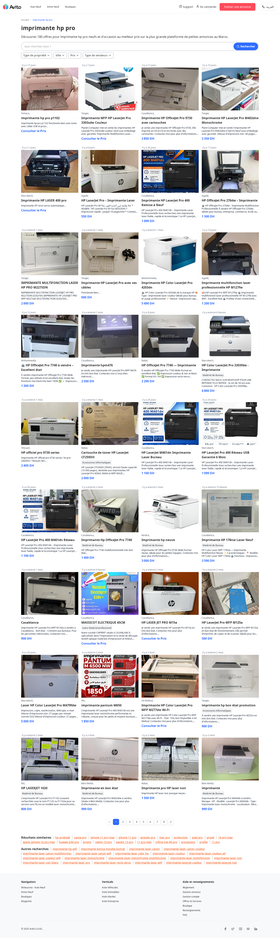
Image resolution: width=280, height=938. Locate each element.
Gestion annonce (192, 892)
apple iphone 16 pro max (39, 842)
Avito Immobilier (110, 892)
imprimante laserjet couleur (184, 862)
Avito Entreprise (110, 901)
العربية (270, 7)
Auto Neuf (35, 6)
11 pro (216, 842)
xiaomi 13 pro (124, 842)
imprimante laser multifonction (190, 858)
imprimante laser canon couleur (184, 849)
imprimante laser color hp (132, 853)
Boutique (187, 905)
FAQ (185, 914)
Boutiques (70, 6)
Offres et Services (192, 901)
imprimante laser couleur (169, 853)
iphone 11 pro (127, 837)
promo (87, 842)
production (181, 837)
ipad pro (197, 837)
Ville (58, 55)
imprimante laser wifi (148, 862)
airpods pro (147, 837)
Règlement (188, 887)
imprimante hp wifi (65, 849)
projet (210, 837)
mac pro (164, 837)
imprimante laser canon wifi (93, 853)
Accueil (25, 20)
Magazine (26, 901)
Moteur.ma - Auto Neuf (33, 887)
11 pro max (144, 842)
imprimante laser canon (144, 849)
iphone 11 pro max (102, 837)
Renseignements (191, 910)
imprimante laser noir (228, 858)
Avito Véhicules (110, 887)
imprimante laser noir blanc (41, 862)
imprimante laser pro (76, 862)
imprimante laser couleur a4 (207, 853)
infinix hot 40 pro (166, 842)
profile (203, 842)
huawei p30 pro (69, 842)
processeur (188, 842)
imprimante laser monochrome (84, 858)
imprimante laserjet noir (221, 862)
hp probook (62, 837)
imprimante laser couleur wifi (42, 858)
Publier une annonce (237, 7)
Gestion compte (191, 896)
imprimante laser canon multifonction (47, 853)
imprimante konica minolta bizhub (103, 849)
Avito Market (108, 896)
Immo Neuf (53, 6)
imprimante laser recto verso (112, 862)
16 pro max (225, 837)
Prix (72, 55)
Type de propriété (34, 55)
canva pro (80, 837)
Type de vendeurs (96, 55)
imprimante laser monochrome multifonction (137, 858)
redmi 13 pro (103, 842)
